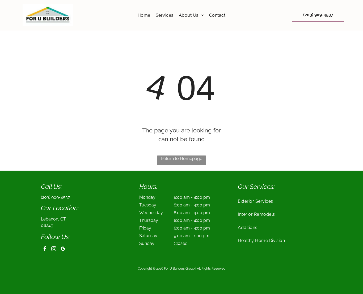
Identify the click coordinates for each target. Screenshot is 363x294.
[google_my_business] (63, 249)
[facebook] (45, 249)
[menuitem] (144, 15)
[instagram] (54, 249)
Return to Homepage (181, 158)
